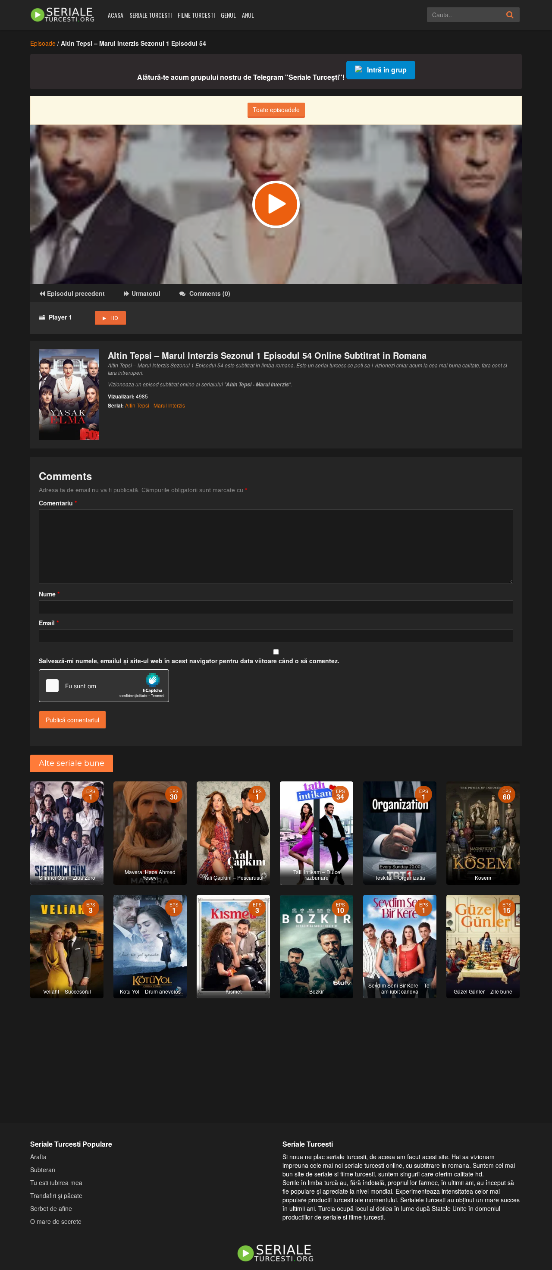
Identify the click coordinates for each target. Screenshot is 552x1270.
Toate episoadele (276, 109)
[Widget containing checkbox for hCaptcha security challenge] (104, 685)
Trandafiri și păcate (56, 1195)
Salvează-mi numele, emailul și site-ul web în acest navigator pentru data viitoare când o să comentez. (189, 660)
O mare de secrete (56, 1221)
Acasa (115, 14)
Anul (248, 14)
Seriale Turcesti (150, 14)
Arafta (38, 1156)
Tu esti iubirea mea (56, 1182)
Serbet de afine (51, 1208)
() (209, 293)
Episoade (43, 43)
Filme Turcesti (196, 14)
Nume (49, 594)
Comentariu (58, 503)
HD (114, 317)
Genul (228, 14)
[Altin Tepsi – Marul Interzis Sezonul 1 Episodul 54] (276, 204)
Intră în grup (387, 70)
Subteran (42, 1169)
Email (49, 622)
